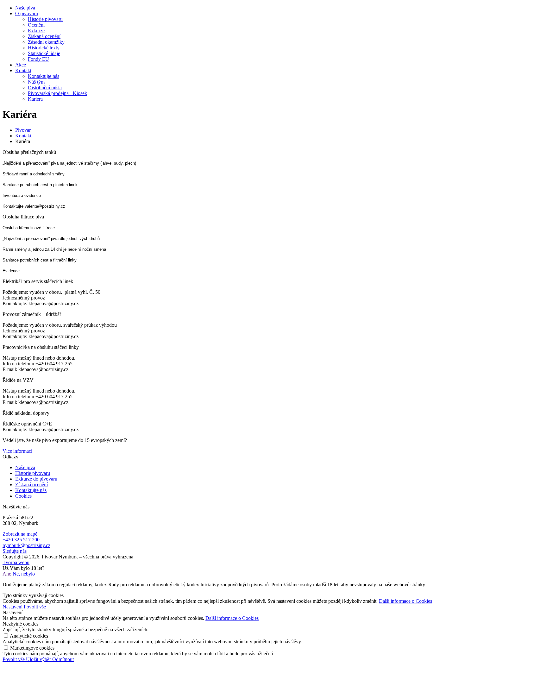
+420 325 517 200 (21, 539)
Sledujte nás (15, 551)
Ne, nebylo (24, 573)
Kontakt (23, 135)
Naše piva (25, 467)
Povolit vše (35, 606)
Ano (8, 573)
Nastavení (13, 606)
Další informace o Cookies (405, 601)
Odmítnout (63, 659)
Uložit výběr (39, 659)
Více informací (17, 451)
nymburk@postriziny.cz (26, 545)
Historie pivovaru (32, 473)
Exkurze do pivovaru (36, 479)
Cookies (23, 496)
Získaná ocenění (31, 484)
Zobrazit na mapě (20, 534)
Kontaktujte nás (31, 490)
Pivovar (23, 130)
